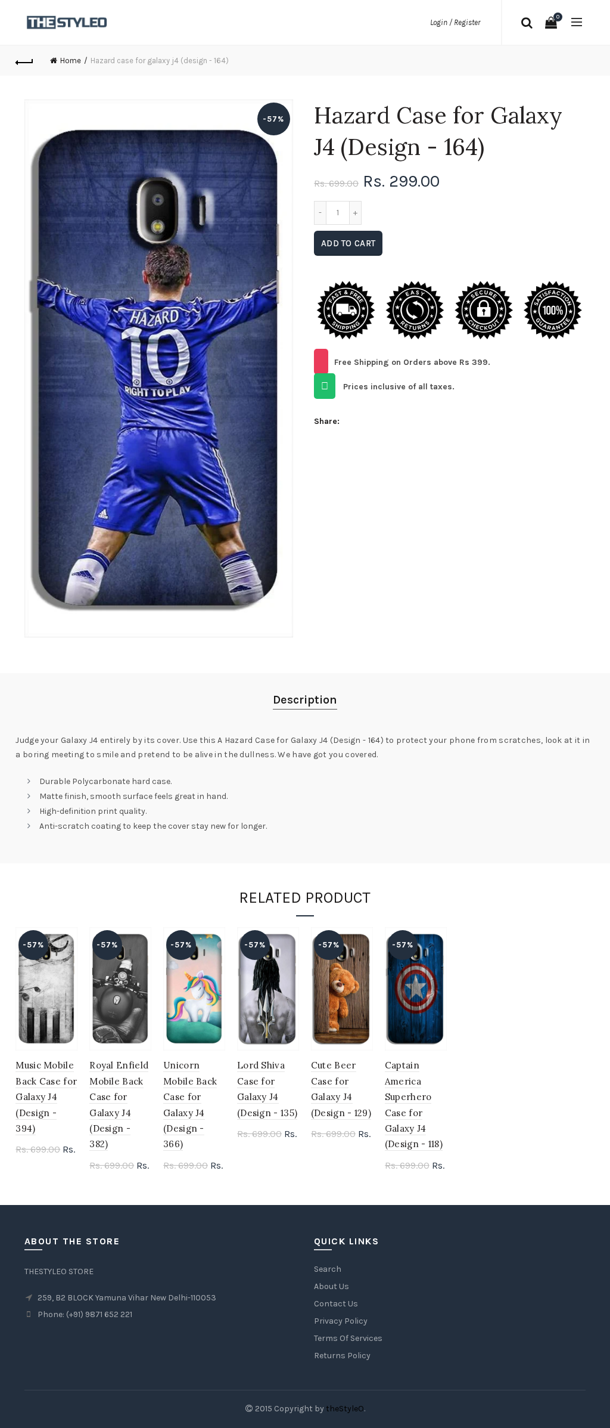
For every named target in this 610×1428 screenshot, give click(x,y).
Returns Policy (342, 1355)
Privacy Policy (341, 1321)
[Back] (24, 61)
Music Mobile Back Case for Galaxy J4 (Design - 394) (46, 1097)
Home (70, 60)
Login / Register (455, 22)
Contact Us (336, 1304)
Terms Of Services (348, 1338)
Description (305, 700)
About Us (331, 1286)
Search (327, 1269)
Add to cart (348, 243)
